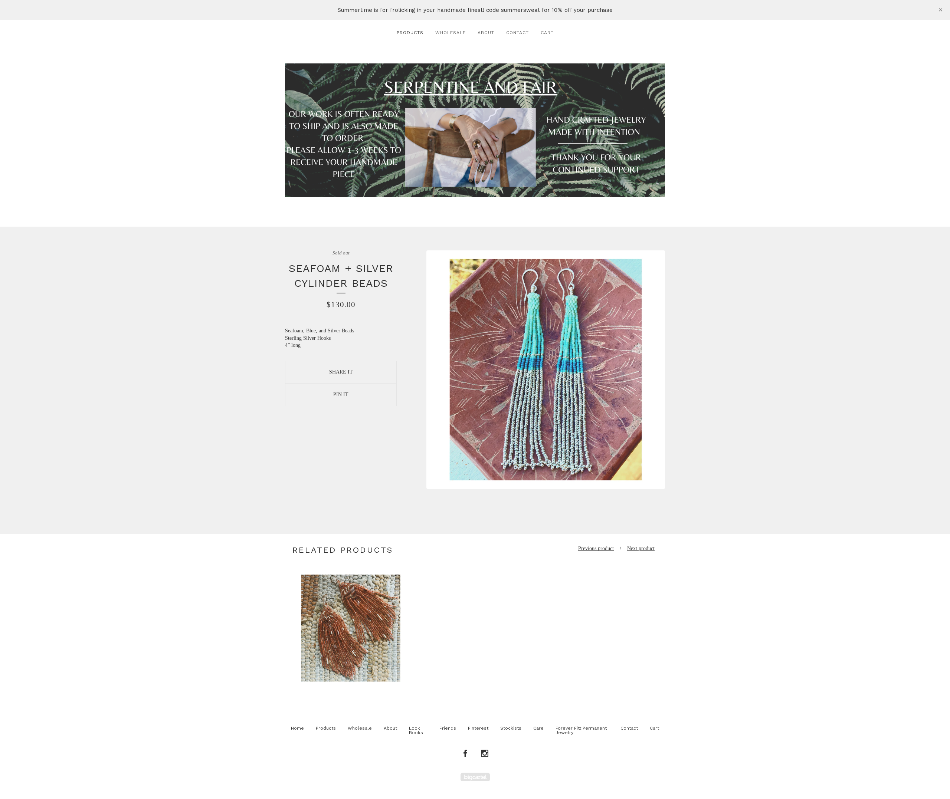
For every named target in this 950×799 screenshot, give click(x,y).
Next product (641, 548)
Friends (447, 728)
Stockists (510, 728)
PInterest (478, 728)
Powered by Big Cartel (475, 777)
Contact (517, 32)
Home (297, 728)
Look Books (416, 730)
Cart (547, 32)
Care (538, 728)
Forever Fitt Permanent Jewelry (581, 730)
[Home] (475, 130)
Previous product (596, 548)
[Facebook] (465, 754)
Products (410, 32)
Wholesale (450, 32)
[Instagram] (484, 754)
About (486, 32)
